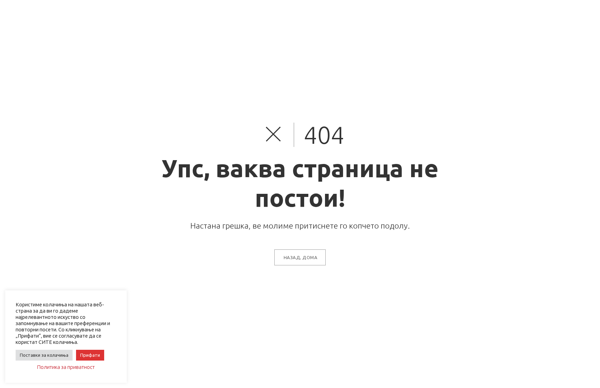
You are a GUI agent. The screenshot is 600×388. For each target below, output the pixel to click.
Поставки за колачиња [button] (44, 355)
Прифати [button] (90, 355)
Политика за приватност (66, 367)
